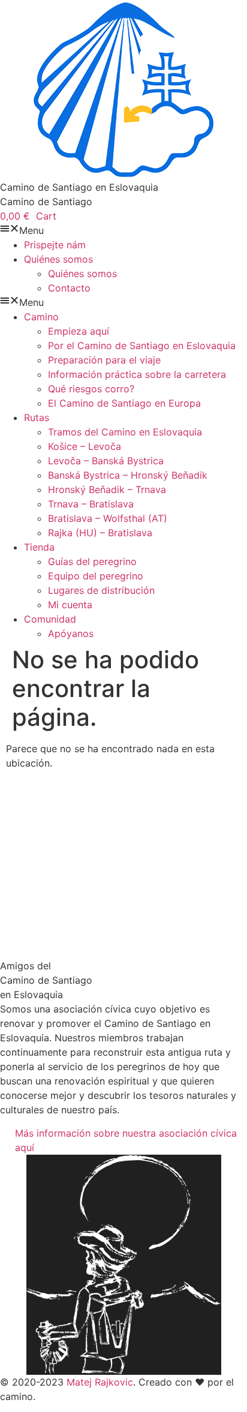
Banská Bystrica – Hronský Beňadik (127, 475)
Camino (41, 317)
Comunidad (50, 619)
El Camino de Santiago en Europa (124, 403)
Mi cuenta (70, 605)
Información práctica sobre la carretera (137, 374)
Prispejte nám (55, 245)
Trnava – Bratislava (91, 504)
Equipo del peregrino (95, 576)
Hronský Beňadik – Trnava (107, 489)
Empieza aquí (78, 331)
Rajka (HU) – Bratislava (100, 533)
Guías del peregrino (92, 561)
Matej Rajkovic (100, 1382)
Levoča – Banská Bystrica (106, 461)
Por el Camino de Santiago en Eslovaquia (142, 346)
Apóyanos (71, 633)
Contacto (69, 288)
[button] (123, 230)
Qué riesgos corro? (91, 389)
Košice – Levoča (84, 446)
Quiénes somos (58, 259)
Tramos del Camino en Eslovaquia (125, 432)
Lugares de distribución (101, 590)
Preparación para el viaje (104, 360)
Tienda (39, 547)
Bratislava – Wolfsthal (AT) (107, 518)
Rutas (36, 417)
